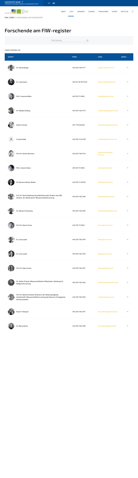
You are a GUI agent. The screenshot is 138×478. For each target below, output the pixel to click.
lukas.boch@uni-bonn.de (106, 82)
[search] (131, 12)
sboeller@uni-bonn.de (105, 96)
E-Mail (100, 57)
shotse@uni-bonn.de (105, 168)
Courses (91, 11)
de (49, 3)
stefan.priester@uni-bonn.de (108, 282)
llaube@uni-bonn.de (105, 239)
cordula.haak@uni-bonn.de (107, 139)
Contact (11, 57)
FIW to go (124, 11)
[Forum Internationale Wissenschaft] (16, 11)
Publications (103, 11)
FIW (6, 18)
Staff (72, 11)
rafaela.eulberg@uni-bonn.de (108, 111)
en (54, 3)
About (63, 11)
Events (114, 11)
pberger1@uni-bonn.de (106, 68)
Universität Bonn (12, 2)
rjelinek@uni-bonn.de (105, 182)
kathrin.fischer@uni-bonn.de (108, 125)
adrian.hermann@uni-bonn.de (105, 154)
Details (123, 57)
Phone (74, 57)
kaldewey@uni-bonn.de (106, 196)
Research (81, 11)
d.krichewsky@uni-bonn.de (107, 211)
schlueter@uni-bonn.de (106, 297)
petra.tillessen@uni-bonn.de (108, 312)
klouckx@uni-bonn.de (105, 268)
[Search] (87, 40)
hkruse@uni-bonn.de (105, 225)
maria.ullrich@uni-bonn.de (107, 326)
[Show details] (127, 68)
